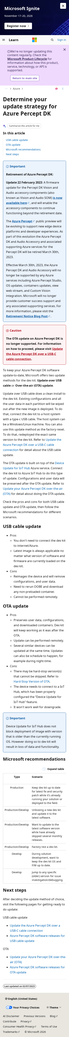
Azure (16, 88)
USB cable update (17, 140)
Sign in (61, 39)
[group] (34, 828)
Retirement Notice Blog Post (27, 316)
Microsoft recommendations (23, 149)
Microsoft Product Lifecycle (27, 59)
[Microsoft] (34, 39)
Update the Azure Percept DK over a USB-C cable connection (34, 354)
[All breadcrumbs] (6, 89)
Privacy (25, 1021)
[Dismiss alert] (63, 6)
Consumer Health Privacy (18, 1026)
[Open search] (52, 40)
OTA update (13, 144)
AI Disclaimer (11, 1016)
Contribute (9, 1021)
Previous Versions (34, 1016)
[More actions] (63, 89)
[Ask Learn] (57, 89)
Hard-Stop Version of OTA (31, 681)
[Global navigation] (3, 40)
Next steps (12, 154)
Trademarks (10, 1032)
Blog (52, 1016)
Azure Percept (22, 221)
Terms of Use (49, 1026)
